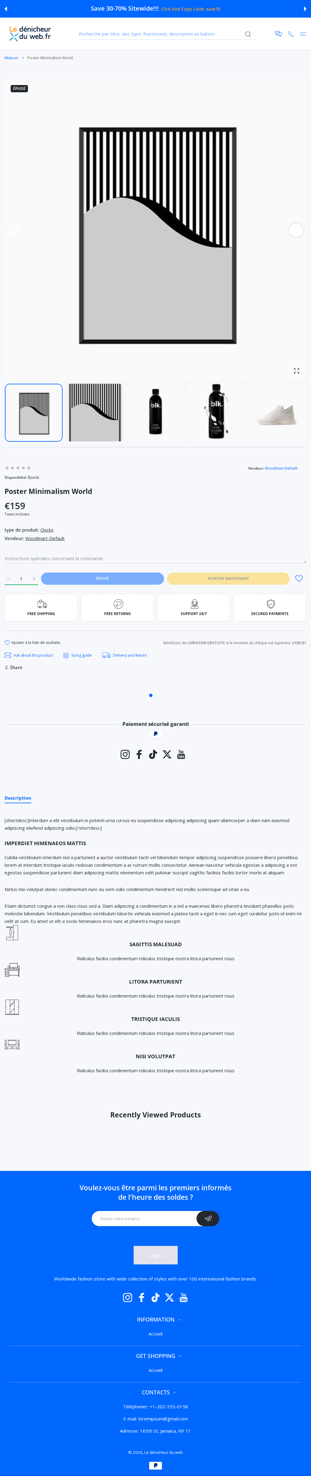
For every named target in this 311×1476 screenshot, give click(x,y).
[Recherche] (248, 34)
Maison (11, 57)
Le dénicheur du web (163, 1452)
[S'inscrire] (208, 1218)
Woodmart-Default (281, 468)
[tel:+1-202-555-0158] (291, 34)
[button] (6, 8)
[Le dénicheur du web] (30, 34)
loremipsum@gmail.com (163, 1419)
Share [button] (16, 667)
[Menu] (303, 34)
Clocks (46, 530)
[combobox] (167, 34)
